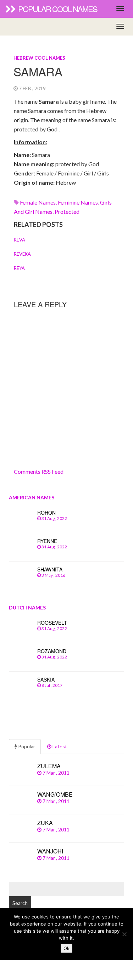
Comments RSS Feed (38, 471)
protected (67, 211)
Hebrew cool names (39, 58)
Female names (38, 202)
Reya (19, 268)
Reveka (22, 254)
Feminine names (78, 202)
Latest (59, 746)
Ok (66, 948)
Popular (26, 746)
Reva (19, 240)
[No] (124, 934)
